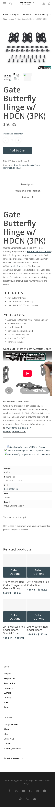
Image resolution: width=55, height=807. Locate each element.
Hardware (27, 14)
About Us (8, 729)
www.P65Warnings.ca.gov (18, 427)
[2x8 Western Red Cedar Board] (38, 610)
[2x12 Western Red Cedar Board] (38, 566)
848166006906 (11, 489)
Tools (6, 707)
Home (5, 14)
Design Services (11, 724)
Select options (15, 572)
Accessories (9, 683)
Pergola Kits (9, 678)
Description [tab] (27, 184)
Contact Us (9, 738)
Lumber (7, 692)
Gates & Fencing (41, 14)
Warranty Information (14, 431)
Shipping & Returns (12, 748)
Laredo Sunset (16, 266)
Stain (6, 702)
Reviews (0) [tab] (27, 197)
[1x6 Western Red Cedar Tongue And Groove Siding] (15, 566)
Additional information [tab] (27, 190)
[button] (4, 3)
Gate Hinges (8, 19)
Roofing (7, 697)
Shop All (15, 14)
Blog (6, 734)
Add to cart (17, 150)
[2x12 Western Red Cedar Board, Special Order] (15, 610)
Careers (7, 743)
